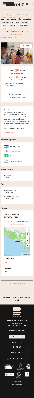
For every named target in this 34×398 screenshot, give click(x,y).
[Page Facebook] (13, 347)
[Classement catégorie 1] (27, 374)
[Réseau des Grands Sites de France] (9, 374)
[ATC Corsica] (9, 366)
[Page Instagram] (17, 347)
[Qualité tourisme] (19, 375)
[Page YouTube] (20, 347)
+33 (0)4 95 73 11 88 (17, 326)
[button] (27, 4)
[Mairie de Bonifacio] (20, 366)
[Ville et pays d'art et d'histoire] (28, 366)
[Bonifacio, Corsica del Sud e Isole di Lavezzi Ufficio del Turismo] (15, 4)
